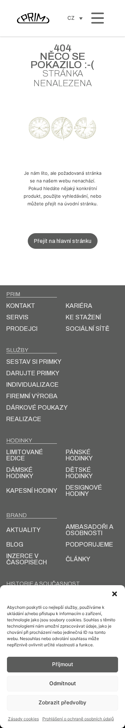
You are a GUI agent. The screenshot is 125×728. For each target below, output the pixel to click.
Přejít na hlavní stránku (63, 241)
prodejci (22, 329)
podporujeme (89, 544)
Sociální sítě (87, 329)
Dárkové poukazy (37, 407)
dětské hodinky (79, 473)
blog (14, 544)
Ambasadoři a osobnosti (90, 530)
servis (17, 317)
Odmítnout (62, 683)
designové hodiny (84, 490)
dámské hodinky (19, 473)
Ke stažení (83, 317)
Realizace (23, 419)
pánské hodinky (79, 455)
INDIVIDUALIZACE (32, 385)
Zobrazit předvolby (62, 702)
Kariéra (79, 306)
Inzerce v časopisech (26, 559)
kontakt (20, 306)
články (78, 559)
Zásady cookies (23, 718)
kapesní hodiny (31, 490)
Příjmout (62, 664)
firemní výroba (32, 396)
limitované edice (24, 455)
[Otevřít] (97, 18)
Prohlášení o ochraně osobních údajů (78, 718)
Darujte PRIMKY (32, 373)
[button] (114, 593)
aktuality (23, 529)
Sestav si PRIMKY (33, 362)
